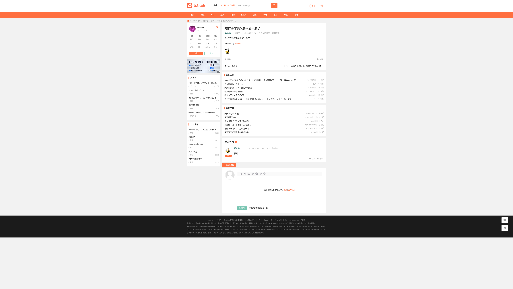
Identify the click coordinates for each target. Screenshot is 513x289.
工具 (222, 15)
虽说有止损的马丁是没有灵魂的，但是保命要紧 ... (311, 66)
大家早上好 (193, 152)
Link (252, 173)
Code (260, 173)
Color (244, 173)
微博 (213, 21)
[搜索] (274, 5)
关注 (196, 53)
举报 (229, 59)
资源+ (243, 15)
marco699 (312, 95)
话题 (203, 15)
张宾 (314, 84)
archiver (210, 220)
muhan (313, 132)
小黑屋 (218, 220)
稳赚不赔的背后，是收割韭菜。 (237, 129)
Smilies (264, 173)
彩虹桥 (237, 148)
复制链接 (275, 33)
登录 (314, 6)
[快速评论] (505, 220)
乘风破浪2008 (310, 125)
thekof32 (228, 33)
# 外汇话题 (192, 86)
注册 (322, 6)
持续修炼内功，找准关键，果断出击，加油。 (206, 130)
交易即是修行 (194, 105)
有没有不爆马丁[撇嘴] (233, 92)
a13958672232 (311, 91)
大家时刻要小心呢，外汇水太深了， (239, 88)
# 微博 (191, 133)
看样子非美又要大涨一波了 (227, 21)
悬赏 (286, 15)
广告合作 (278, 220)
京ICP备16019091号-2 (253, 220)
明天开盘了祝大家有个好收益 (236, 121)
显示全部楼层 (264, 33)
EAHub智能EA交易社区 (199, 21)
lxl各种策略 (312, 80)
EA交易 (222, 5)
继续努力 (192, 137)
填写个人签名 (202, 30)
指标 (233, 15)
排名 (296, 15)
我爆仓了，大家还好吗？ (234, 95)
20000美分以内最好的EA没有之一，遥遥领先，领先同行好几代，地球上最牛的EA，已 (260, 80)
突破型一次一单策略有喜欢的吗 (237, 125)
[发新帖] (229, 165)
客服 (303, 220)
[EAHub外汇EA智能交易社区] (197, 8)
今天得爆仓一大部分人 (233, 84)
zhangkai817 (311, 113)
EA (212, 15)
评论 (321, 59)
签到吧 (234, 66)
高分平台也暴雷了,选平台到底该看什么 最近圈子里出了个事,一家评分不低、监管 (258, 99)
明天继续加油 (230, 117)
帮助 (275, 15)
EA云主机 (231, 5)
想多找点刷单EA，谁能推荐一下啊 (202, 112)
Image (248, 173)
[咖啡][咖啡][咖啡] (195, 159)
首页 (192, 15)
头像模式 (238, 44)
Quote (256, 173)
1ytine (314, 99)
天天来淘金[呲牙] (231, 114)
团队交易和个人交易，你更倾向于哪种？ (204, 98)
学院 (265, 15)
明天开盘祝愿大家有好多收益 (236, 132)
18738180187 (310, 128)
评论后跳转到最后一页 (259, 208)
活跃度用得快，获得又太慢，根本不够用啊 (205, 83)
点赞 (314, 159)
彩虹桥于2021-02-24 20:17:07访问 (228, 51)
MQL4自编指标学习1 (197, 90)
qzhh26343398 (310, 117)
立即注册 (291, 190)
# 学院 (191, 94)
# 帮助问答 (192, 116)
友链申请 (268, 220)
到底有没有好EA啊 (196, 144)
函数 (254, 15)
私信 (211, 53)
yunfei (313, 121)
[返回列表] (505, 228)
